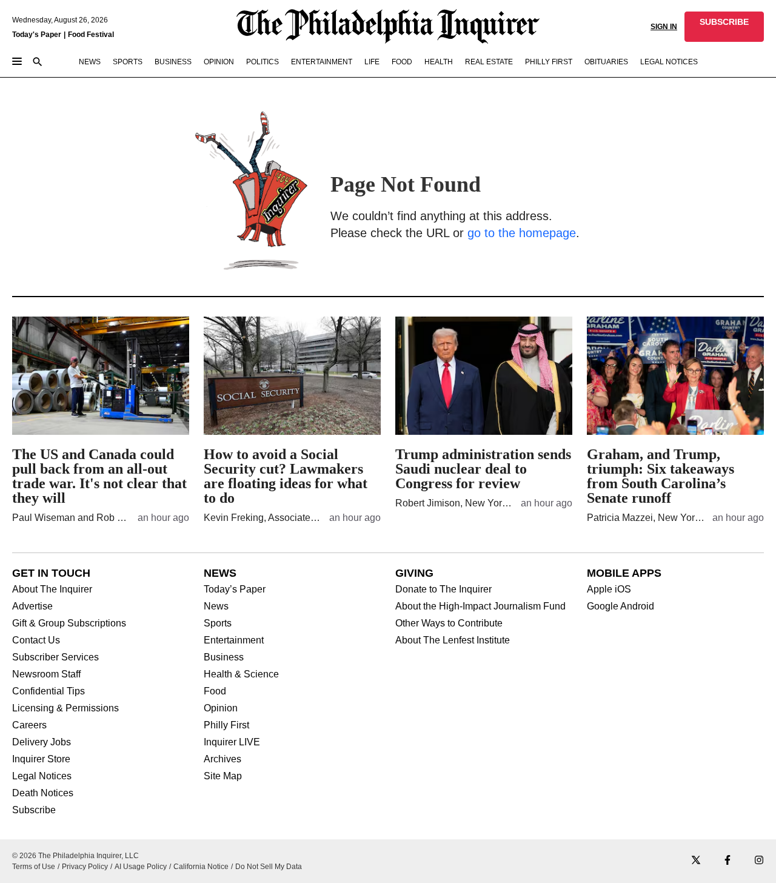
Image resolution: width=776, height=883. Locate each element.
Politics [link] (262, 62)
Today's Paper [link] (36, 34)
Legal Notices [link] (669, 62)
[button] (724, 27)
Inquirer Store (41, 759)
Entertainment (234, 640)
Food (215, 691)
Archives (222, 759)
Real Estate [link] (489, 62)
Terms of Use (33, 866)
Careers (29, 725)
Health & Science (241, 674)
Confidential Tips (48, 691)
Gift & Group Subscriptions (69, 623)
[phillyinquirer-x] (696, 861)
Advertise (32, 606)
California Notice (201, 866)
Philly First (226, 725)
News (216, 606)
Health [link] (438, 62)
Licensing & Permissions (65, 708)
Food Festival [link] (91, 34)
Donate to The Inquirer (443, 589)
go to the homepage (521, 233)
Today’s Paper (235, 589)
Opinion (221, 708)
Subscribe (34, 810)
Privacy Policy (85, 866)
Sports (218, 623)
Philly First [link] (548, 62)
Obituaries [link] (606, 62)
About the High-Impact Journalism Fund (480, 606)
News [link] (90, 62)
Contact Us (36, 640)
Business (224, 657)
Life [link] (372, 62)
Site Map (223, 776)
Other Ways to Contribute (449, 623)
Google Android (620, 606)
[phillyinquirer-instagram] (759, 861)
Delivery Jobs (41, 742)
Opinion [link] (219, 62)
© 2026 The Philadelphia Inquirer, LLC (75, 855)
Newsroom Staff (46, 674)
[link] (724, 27)
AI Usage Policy (141, 866)
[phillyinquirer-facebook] (727, 861)
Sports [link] (127, 62)
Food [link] (402, 62)
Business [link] (173, 62)
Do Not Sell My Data (268, 866)
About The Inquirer (52, 589)
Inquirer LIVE (232, 742)
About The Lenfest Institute (452, 640)
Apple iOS (609, 589)
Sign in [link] (664, 26)
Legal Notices (42, 776)
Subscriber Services (55, 657)
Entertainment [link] (321, 62)
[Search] (37, 63)
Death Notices (42, 793)
